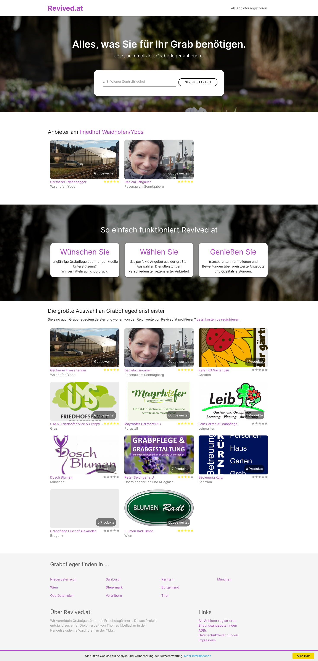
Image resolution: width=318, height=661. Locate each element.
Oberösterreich (62, 595)
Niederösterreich (63, 579)
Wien (54, 587)
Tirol (165, 595)
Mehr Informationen (197, 656)
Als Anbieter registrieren (217, 621)
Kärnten (167, 579)
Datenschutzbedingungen (218, 635)
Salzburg (112, 579)
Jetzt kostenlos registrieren (218, 319)
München (224, 579)
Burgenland (170, 587)
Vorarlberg (114, 595)
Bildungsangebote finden (218, 625)
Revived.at (65, 8)
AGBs (203, 630)
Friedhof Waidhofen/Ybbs (111, 132)
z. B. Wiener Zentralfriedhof (124, 81)
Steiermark (114, 587)
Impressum (207, 640)
